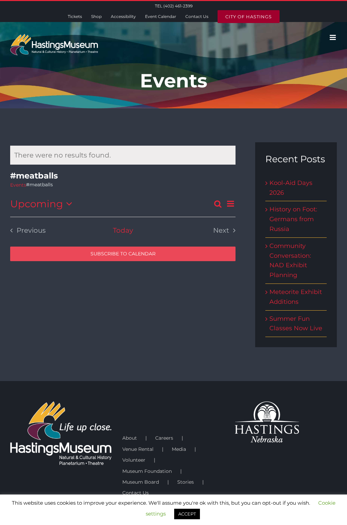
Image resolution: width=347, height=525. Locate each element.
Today (123, 230)
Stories (185, 482)
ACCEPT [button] (187, 514)
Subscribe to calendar (123, 254)
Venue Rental (138, 449)
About (129, 438)
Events (18, 185)
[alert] (123, 155)
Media (179, 449)
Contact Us (135, 493)
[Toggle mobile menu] (333, 37)
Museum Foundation (147, 471)
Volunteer (133, 460)
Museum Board (140, 482)
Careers (164, 438)
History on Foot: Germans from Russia (293, 219)
